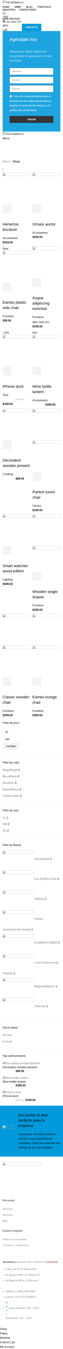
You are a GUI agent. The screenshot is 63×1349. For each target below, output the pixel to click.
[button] (7, 208)
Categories (11, 153)
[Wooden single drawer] (46, 529)
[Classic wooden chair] (17, 629)
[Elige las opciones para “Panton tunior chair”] (36, 476)
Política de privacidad (14, 1239)
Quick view (16, 208)
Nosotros (8, 1209)
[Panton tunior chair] (46, 424)
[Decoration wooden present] (17, 424)
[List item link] (21, 1306)
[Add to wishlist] (7, 217)
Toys (5, 394)
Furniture (8, 316)
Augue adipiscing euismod (40, 303)
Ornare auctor (44, 224)
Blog (5, 1220)
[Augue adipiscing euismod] (46, 262)
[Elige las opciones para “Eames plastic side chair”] (7, 287)
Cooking (8, 474)
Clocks (36, 505)
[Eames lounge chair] (46, 629)
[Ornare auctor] (46, 188)
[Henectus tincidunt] (17, 188)
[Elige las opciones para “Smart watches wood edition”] (7, 550)
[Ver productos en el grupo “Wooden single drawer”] (36, 576)
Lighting (8, 579)
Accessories (10, 238)
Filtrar (11, 746)
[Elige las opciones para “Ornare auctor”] (36, 208)
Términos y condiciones (16, 1245)
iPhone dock (13, 386)
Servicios (8, 1214)
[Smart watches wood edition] (17, 529)
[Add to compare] (26, 208)
